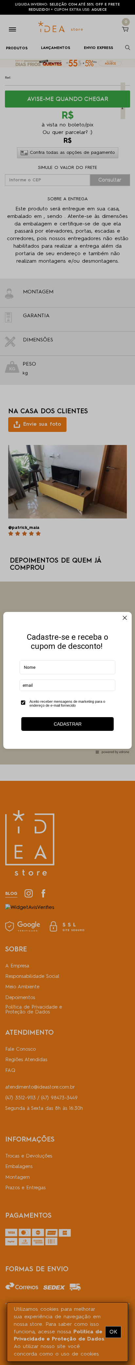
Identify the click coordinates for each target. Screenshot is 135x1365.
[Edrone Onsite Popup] (67, 682)
